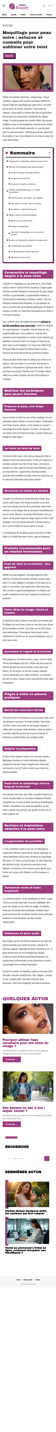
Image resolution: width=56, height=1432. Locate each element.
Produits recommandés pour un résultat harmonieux (24, 190)
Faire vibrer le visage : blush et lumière (26, 203)
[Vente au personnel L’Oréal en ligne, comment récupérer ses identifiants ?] (28, 1231)
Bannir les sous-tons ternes (21, 220)
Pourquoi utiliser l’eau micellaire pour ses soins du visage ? (25, 1043)
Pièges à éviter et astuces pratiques (23, 215)
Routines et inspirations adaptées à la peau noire (28, 240)
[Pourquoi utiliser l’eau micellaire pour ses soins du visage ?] (28, 1018)
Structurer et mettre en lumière (23, 184)
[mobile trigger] (5, 6)
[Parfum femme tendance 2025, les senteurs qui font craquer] (28, 1194)
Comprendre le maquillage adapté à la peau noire (28, 161)
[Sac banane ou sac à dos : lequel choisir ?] (28, 1086)
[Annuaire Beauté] (18, 6)
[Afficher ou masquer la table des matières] (43, 152)
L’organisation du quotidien (21, 246)
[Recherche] (44, 6)
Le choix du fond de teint (20, 178)
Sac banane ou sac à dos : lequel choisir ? (24, 1109)
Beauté (9, 56)
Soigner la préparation (20, 226)
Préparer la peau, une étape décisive (25, 172)
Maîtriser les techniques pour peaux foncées (26, 167)
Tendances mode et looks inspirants (25, 251)
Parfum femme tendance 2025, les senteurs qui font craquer (26, 1212)
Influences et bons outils (20, 257)
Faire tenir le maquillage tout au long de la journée (27, 233)
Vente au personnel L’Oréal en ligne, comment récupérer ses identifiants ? (25, 1250)
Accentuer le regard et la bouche (23, 209)
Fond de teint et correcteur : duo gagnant (27, 197)
